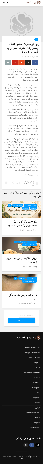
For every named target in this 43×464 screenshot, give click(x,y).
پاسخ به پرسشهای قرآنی (17, 205)
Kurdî (37, 402)
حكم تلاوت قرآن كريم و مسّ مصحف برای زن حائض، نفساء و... (22, 223)
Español (36, 397)
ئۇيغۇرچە (37, 407)
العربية (38, 367)
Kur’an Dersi (34, 357)
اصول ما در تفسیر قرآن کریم (30, 205)
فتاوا (36, 40)
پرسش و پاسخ (22, 242)
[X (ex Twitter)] (25, 445)
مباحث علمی (33, 208)
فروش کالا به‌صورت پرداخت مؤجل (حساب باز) (21, 260)
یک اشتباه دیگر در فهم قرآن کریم (29, 245)
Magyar (36, 422)
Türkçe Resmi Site (32, 347)
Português (36, 387)
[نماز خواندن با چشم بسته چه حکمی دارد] (21, 282)
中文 (38, 392)
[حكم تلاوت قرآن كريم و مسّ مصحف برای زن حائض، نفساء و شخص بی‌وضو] (21, 209)
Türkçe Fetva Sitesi (32, 352)
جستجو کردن (21, 320)
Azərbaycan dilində (32, 372)
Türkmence (35, 427)
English (37, 362)
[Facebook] (31, 445)
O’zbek (37, 377)
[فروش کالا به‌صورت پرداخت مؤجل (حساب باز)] (21, 245)
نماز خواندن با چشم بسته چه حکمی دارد (22, 296)
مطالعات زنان (25, 208)
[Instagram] (37, 445)
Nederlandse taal (33, 412)
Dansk (37, 417)
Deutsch (36, 382)
